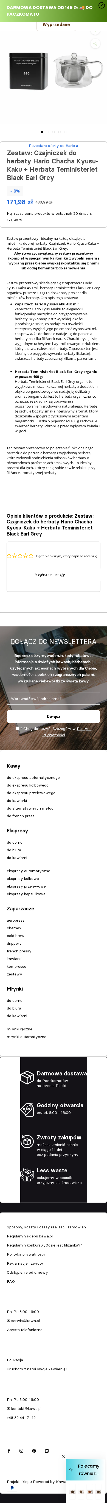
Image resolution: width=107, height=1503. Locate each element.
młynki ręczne (19, 1029)
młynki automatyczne (26, 1036)
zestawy (14, 974)
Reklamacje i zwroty (25, 1263)
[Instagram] (21, 1450)
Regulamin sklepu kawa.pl (30, 1236)
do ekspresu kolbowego (28, 785)
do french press (21, 815)
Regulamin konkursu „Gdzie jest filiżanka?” (44, 1245)
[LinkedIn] (47, 1450)
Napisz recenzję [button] (50, 574)
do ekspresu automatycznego (33, 777)
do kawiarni (17, 857)
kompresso (16, 966)
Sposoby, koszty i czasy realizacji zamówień (46, 1227)
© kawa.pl (15, 1474)
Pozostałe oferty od (53, 145)
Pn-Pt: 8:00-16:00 (23, 1311)
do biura (14, 849)
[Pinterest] (34, 1450)
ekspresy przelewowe (26, 886)
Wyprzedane (56, 24)
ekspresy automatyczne (28, 870)
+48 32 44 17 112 (21, 1417)
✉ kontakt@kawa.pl (24, 1408)
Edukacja (15, 1359)
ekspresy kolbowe (23, 878)
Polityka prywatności (26, 1254)
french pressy (19, 951)
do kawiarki (17, 800)
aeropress (15, 920)
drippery (14, 943)
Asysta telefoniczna (25, 1329)
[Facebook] (9, 1450)
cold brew (15, 935)
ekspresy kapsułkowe (26, 893)
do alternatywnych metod (30, 808)
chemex (14, 927)
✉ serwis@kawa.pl (23, 1320)
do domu (14, 842)
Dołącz (53, 716)
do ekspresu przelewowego (31, 792)
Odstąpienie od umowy (27, 1272)
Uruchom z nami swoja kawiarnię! (37, 1369)
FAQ (11, 1281)
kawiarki (14, 958)
